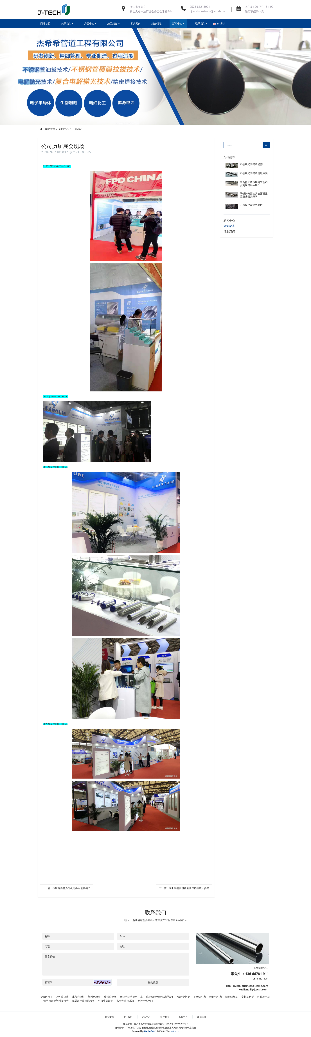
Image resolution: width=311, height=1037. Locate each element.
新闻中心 (64, 129)
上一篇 (66, 888)
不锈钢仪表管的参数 (251, 205)
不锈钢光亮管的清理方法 (254, 173)
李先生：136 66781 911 (250, 974)
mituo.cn (175, 1031)
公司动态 (77, 129)
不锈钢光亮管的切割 (251, 164)
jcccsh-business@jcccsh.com (208, 11)
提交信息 (153, 982)
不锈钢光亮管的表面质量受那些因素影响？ (254, 195)
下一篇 (184, 888)
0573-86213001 (200, 7)
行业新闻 (229, 231)
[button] (102, 982)
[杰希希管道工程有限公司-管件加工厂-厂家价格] (54, 9)
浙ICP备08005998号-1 (177, 1023)
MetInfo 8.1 (150, 1031)
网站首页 (45, 23)
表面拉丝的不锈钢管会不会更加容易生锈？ (254, 183)
